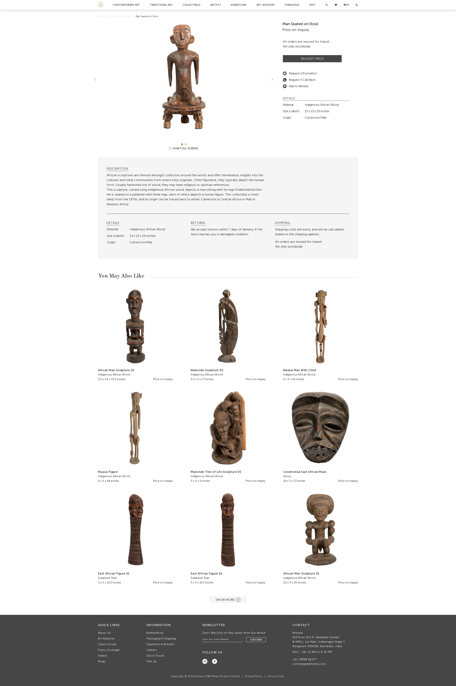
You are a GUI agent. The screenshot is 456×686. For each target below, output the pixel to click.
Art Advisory (265, 5)
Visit (312, 5)
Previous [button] (97, 79)
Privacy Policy (253, 676)
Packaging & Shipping (161, 638)
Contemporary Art (126, 5)
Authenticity (155, 632)
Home (101, 16)
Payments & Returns (160, 644)
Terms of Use (276, 676)
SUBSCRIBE (256, 639)
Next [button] (271, 79)
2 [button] (185, 144)
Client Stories (107, 644)
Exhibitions (239, 5)
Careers (151, 650)
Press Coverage (109, 650)
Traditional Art (161, 5)
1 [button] (182, 144)
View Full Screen (185, 148)
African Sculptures (120, 16)
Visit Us (151, 661)
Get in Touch (155, 655)
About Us (104, 632)
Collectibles (192, 5)
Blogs (102, 661)
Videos (102, 655)
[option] (184, 79)
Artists (215, 5)
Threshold (291, 5)
